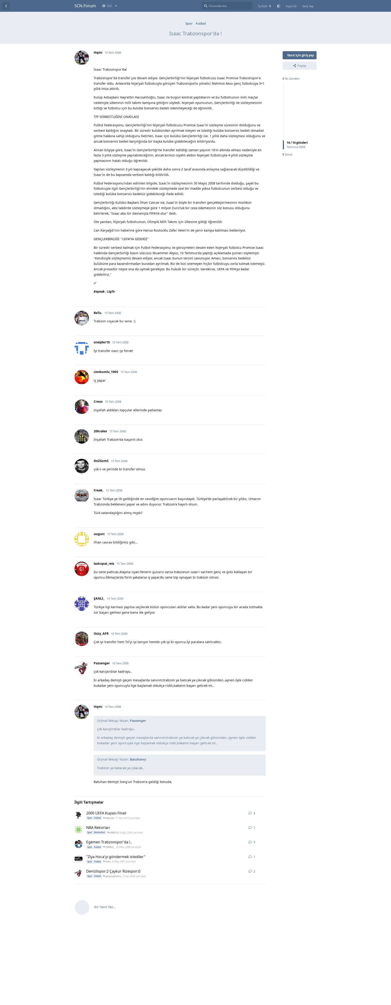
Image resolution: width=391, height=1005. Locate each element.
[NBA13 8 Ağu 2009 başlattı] (78, 830)
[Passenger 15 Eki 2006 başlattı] (78, 873)
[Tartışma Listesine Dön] (6, 6)
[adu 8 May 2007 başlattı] (78, 859)
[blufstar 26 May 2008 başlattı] (78, 844)
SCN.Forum (85, 5)
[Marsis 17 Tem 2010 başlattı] (78, 815)
